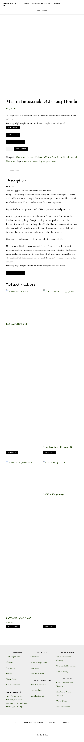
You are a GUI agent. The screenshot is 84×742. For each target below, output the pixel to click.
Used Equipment (37, 696)
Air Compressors (13, 656)
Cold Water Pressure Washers (29, 157)
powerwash (51, 161)
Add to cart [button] (13, 626)
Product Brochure (15, 141)
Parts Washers (36, 690)
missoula (25, 161)
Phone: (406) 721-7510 (14, 706)
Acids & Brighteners (39, 662)
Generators (10, 668)
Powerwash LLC (9, 5)
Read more (12, 452)
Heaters (9, 673)
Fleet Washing (62, 671)
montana (34, 161)
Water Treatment (13, 684)
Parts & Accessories (38, 684)
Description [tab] (14, 170)
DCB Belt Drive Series (52, 157)
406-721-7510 (13, 134)
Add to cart (21, 148)
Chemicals (10, 662)
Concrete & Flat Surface (66, 666)
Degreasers (35, 668)
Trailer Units (61, 701)
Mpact (42, 161)
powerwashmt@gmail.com (16, 703)
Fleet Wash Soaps (37, 673)
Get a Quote (13, 127)
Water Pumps (11, 679)
